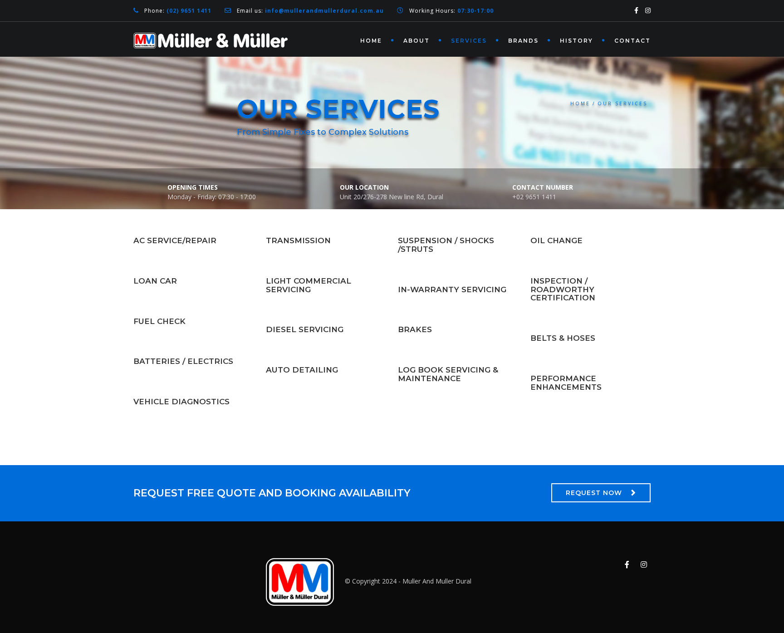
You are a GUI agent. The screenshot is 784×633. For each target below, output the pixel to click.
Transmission (298, 240)
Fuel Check (159, 321)
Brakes (415, 329)
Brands (523, 40)
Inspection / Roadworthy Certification (562, 289)
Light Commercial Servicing (308, 285)
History (576, 40)
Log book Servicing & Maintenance (448, 374)
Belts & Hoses (562, 338)
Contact (632, 40)
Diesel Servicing (304, 329)
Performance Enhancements (566, 383)
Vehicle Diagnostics (181, 401)
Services (469, 40)
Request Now (594, 493)
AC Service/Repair (174, 240)
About (416, 40)
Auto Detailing (302, 369)
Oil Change (556, 240)
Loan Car (155, 280)
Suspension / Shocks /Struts (446, 245)
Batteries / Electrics (183, 361)
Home (371, 40)
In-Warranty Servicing (452, 289)
